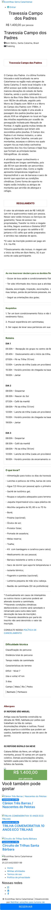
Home (10, 868)
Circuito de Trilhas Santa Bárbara (20, 847)
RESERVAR (25, 906)
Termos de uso (14, 874)
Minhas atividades (16, 871)
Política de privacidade (18, 877)
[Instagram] (8, 887)
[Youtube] (8, 890)
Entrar (13, 7)
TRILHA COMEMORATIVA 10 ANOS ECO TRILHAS (23, 828)
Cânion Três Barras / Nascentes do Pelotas (18, 805)
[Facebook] (8, 893)
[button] (7, 769)
